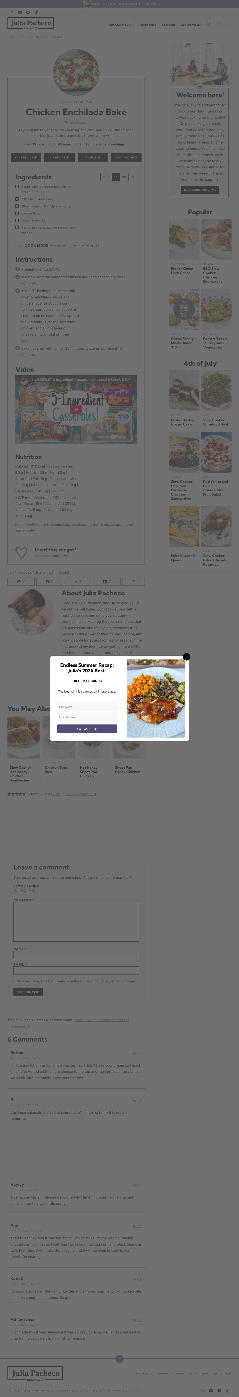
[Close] (186, 657)
